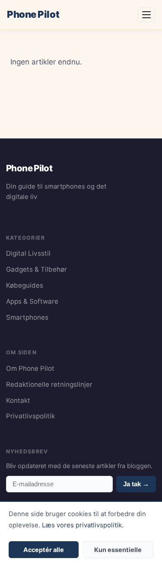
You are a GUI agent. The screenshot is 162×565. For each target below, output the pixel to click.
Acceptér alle (43, 549)
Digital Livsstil (28, 253)
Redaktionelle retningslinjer (49, 384)
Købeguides (24, 285)
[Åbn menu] (146, 14)
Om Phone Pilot (30, 368)
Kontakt (18, 400)
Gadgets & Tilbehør (36, 269)
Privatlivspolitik (30, 416)
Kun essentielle (118, 549)
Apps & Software (32, 301)
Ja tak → (136, 484)
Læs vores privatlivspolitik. (83, 525)
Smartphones (27, 317)
